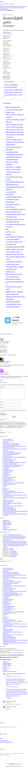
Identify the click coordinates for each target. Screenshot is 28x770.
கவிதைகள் (17, 7)
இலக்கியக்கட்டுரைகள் (19, 6)
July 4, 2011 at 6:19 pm (4, 362)
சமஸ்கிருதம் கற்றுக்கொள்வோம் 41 (9, 508)
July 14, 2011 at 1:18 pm (4, 374)
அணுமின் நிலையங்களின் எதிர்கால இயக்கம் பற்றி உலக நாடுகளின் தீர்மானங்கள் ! (14, 304)
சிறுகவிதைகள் (10, 202)
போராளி (11, 548)
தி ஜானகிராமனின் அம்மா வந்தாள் (15, 214)
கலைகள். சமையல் (11, 7)
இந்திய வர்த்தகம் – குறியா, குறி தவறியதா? (11, 443)
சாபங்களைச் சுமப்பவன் (12, 199)
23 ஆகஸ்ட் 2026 (10, 10)
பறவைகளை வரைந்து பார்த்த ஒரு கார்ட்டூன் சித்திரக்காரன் (13, 482)
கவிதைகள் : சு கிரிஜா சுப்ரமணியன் (9, 459)
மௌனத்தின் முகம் (6, 493)
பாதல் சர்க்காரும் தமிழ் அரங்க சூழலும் (10, 463)
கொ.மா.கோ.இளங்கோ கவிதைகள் (15, 209)
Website (1, 407)
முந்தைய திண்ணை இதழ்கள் (6, 742)
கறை (7, 229)
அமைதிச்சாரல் (6, 361)
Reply (1, 357)
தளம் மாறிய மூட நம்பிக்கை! (13, 167)
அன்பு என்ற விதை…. (13, 550)
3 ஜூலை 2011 (7, 33)
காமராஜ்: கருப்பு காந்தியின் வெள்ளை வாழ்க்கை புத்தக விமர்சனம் (13, 172)
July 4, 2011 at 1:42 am (4, 342)
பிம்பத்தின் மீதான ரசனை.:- (13, 279)
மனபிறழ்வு (9, 234)
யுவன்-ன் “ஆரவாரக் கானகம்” (14, 139)
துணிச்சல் (5, 546)
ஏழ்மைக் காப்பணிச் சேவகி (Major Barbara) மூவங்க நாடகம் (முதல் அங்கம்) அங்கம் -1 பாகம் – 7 (15, 249)
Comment (2, 387)
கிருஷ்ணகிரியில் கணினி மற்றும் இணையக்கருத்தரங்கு (13, 465)
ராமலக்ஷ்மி (6, 341)
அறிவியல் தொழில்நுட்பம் (10, 6)
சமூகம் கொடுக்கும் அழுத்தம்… (15, 683)
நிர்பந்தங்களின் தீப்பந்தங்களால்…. (15, 237)
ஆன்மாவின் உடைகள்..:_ (12, 152)
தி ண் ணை (2, 1)
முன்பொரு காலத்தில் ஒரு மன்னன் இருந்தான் (11, 444)
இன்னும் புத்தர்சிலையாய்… (13, 107)
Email (1, 404)
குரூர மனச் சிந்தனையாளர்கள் (14, 109)
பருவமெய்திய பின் (11, 192)
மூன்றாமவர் (9, 227)
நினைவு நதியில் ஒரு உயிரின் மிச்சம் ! (9, 509)
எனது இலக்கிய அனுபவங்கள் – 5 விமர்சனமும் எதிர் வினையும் (14, 456)
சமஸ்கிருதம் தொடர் (4, 740)
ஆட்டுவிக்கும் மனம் (11, 217)
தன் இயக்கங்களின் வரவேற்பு (14, 197)
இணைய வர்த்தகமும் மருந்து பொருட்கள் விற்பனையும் (13, 505)
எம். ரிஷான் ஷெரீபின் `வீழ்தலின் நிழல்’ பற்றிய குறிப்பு (12, 503)
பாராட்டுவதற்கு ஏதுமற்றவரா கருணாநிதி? (10, 454)
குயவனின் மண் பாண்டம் (13, 264)
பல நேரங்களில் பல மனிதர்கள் (14, 261)
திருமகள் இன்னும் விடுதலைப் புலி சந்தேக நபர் (11, 466)
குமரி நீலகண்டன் (9, 26)
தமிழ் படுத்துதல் (10, 207)
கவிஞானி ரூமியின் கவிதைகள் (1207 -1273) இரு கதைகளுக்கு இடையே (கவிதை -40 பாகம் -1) (14, 127)
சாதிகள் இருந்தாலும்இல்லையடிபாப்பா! (15, 534)
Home (1, 738)
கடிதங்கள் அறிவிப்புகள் (7, 524)
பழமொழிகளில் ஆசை (12, 159)
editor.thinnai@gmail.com (21, 423)
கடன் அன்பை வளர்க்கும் (12, 204)
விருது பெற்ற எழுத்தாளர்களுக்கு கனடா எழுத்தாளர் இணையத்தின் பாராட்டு (15, 256)
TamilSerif (16, 657)
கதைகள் (6, 7)
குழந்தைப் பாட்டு (10, 232)
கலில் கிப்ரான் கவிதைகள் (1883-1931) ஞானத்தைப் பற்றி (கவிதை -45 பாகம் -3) (15, 134)
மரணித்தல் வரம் (10, 271)
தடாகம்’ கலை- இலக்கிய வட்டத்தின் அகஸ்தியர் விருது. (11, 87)
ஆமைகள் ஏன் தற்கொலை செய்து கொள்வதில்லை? (12, 452)
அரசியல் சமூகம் (3, 6)
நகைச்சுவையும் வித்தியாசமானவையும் (10, 529)
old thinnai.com (11, 426)
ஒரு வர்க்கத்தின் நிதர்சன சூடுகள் (15, 224)
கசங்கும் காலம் (10, 112)
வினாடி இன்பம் (10, 194)
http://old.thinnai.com (15, 654)
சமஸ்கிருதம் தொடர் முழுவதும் (5, 659)
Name (1, 402)
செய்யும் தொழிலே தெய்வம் (13, 212)
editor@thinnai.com (3, 423)
